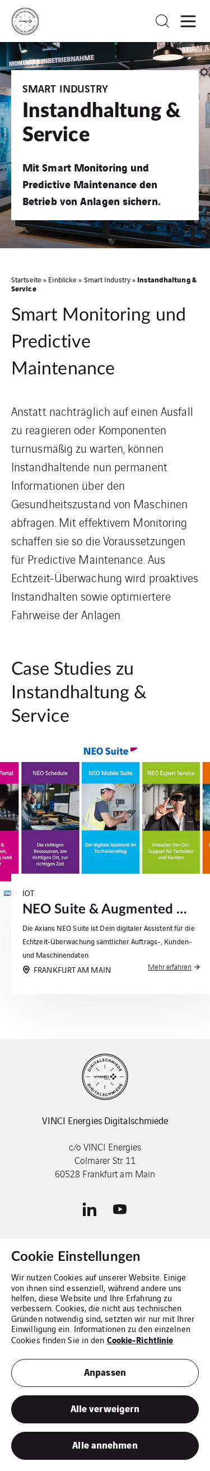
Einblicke (62, 279)
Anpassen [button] (105, 1372)
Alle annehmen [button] (104, 1444)
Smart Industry (107, 279)
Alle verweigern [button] (105, 1408)
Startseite (26, 279)
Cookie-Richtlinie (140, 1339)
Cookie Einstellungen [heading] (76, 1257)
